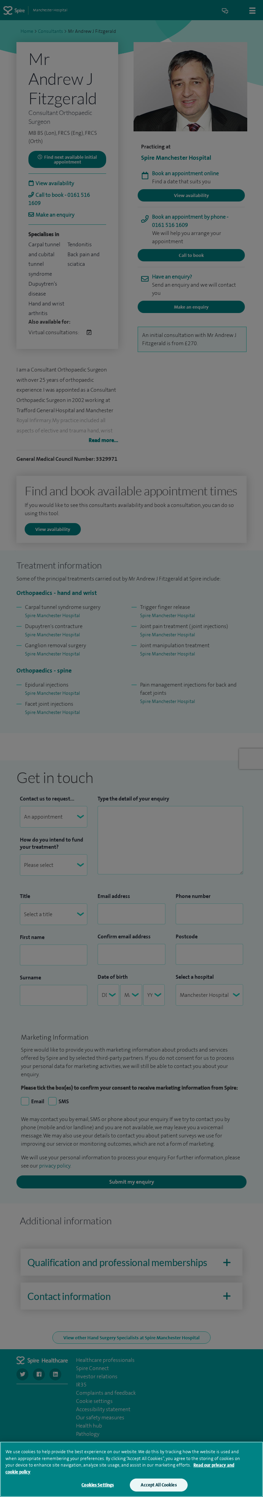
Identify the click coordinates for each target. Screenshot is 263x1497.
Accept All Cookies (158, 1485)
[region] (131, 1469)
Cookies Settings (98, 1485)
